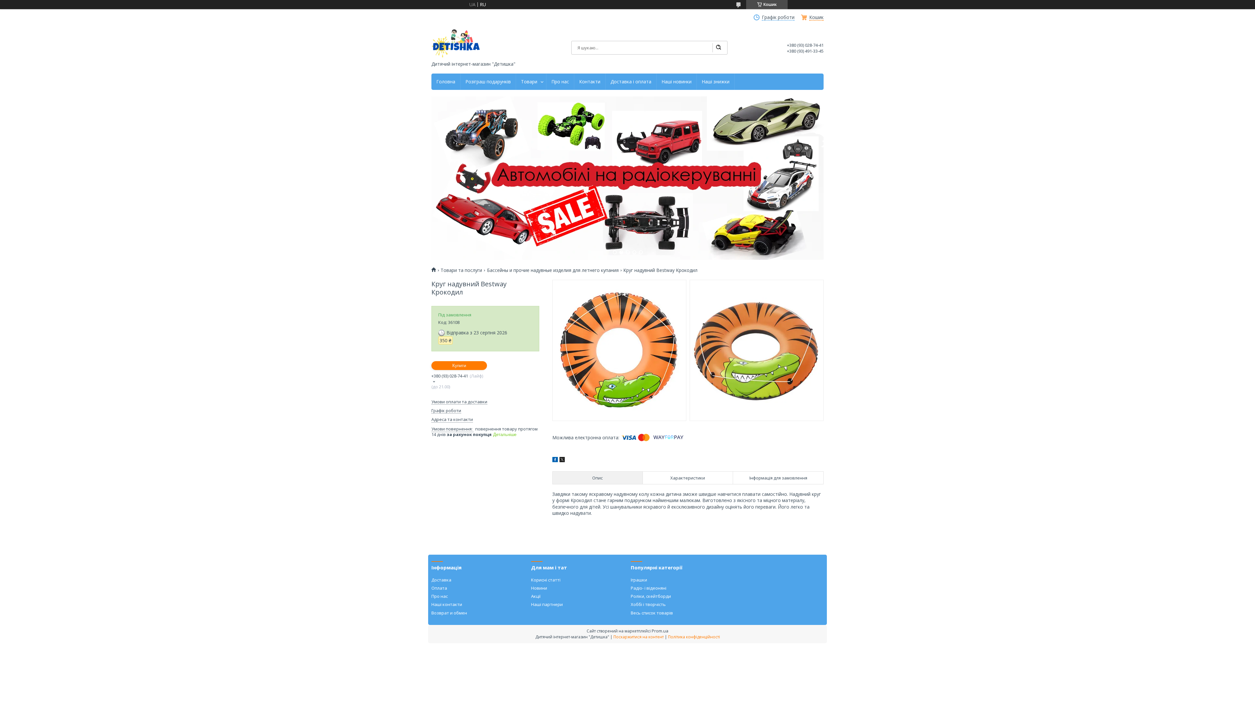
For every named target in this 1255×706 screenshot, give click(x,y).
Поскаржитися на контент (638, 637)
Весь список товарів (652, 613)
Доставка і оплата (631, 82)
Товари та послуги (461, 270)
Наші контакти (446, 604)
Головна (445, 82)
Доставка (441, 580)
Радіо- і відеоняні (648, 588)
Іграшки (639, 580)
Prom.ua (660, 631)
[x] (562, 460)
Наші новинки (676, 82)
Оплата (439, 588)
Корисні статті (546, 580)
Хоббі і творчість (648, 604)
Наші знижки (715, 82)
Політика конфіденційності (694, 637)
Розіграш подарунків (488, 82)
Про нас (560, 82)
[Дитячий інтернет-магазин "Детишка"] (455, 43)
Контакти (589, 82)
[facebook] (555, 460)
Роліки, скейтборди (651, 596)
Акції (536, 596)
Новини (539, 588)
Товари (529, 82)
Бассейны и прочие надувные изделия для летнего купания (553, 270)
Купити (459, 365)
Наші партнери (547, 604)
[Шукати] (718, 47)
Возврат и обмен (449, 613)
